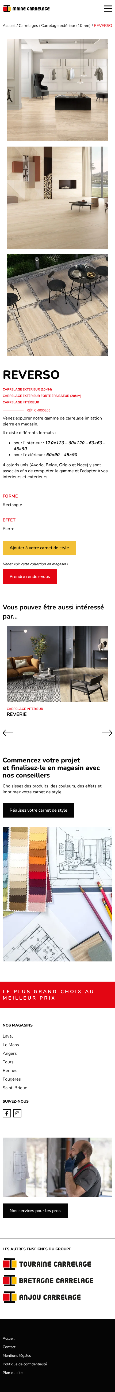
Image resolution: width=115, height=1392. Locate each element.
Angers (10, 1053)
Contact (9, 1347)
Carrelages (28, 25)
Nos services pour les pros (35, 1211)
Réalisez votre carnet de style (38, 810)
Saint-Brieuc (15, 1088)
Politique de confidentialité (25, 1364)
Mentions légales (17, 1355)
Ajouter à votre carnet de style (39, 548)
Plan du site (12, 1372)
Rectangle (12, 505)
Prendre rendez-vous (30, 577)
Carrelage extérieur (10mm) (66, 25)
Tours (8, 1062)
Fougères (12, 1079)
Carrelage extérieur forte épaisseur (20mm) (42, 396)
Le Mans (11, 1045)
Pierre (8, 529)
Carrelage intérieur (21, 402)
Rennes (10, 1071)
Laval (8, 1036)
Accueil (9, 25)
